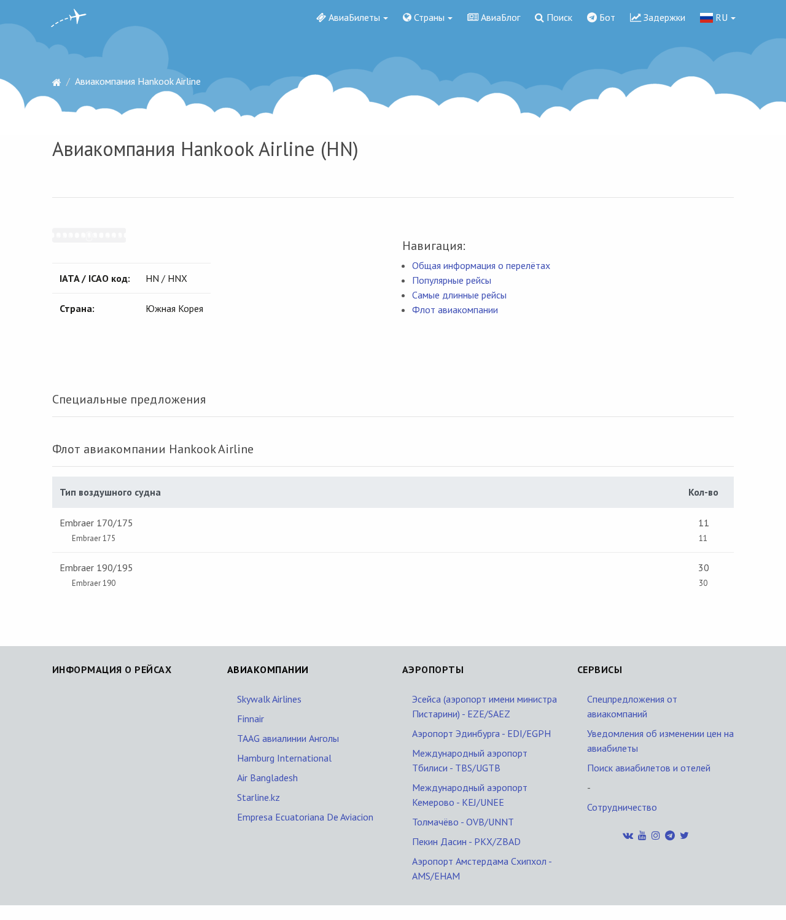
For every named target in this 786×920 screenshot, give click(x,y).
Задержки (663, 17)
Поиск (558, 17)
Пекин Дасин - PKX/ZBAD (466, 841)
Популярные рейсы (451, 280)
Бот (606, 17)
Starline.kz (258, 797)
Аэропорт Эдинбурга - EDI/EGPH (481, 733)
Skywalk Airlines (269, 699)
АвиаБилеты (353, 17)
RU (720, 17)
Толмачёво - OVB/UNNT (463, 822)
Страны (428, 17)
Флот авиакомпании (455, 309)
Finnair (250, 718)
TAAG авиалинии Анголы (288, 738)
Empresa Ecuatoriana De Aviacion (305, 817)
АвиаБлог (499, 17)
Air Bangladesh (267, 777)
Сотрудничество (622, 807)
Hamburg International (284, 758)
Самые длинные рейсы (459, 295)
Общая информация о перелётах (481, 265)
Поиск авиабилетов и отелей (648, 768)
